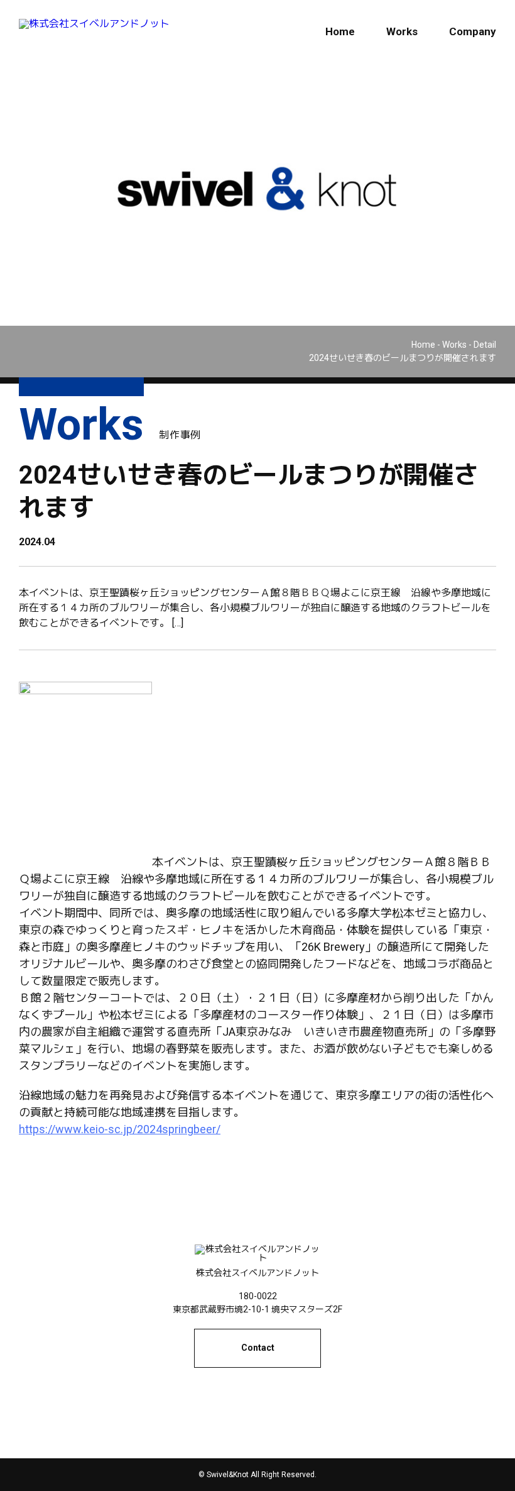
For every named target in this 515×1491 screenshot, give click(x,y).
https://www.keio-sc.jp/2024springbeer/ (119, 1129)
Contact (257, 1348)
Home (340, 31)
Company (472, 31)
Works (402, 31)
